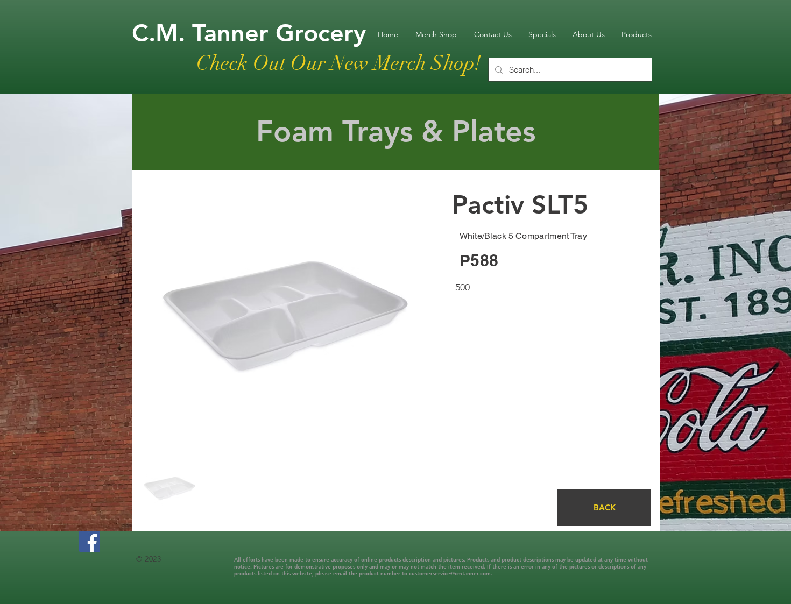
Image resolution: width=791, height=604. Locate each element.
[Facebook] (89, 541)
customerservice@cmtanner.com (450, 573)
